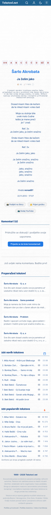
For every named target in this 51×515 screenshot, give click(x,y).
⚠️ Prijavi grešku (37, 204)
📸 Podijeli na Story (15, 204)
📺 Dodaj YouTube (26, 211)
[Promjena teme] (40, 3)
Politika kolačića (26, 508)
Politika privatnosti (11, 508)
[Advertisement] (25, 32)
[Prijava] (34, 3)
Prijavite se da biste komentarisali (25, 244)
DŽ (42, 63)
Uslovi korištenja (40, 508)
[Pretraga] (27, 2)
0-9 (5, 63)
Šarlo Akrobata (26, 71)
